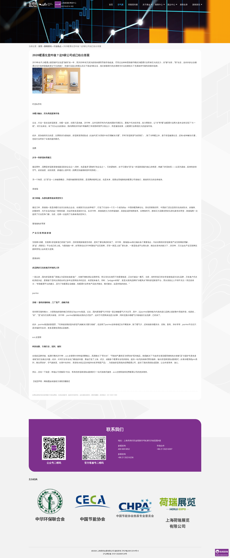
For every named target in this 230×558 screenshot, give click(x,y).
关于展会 (146, 4)
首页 (111, 4)
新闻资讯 (196, 4)
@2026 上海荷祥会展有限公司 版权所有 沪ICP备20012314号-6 (115, 551)
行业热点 (57, 46)
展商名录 (184, 4)
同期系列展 (133, 4)
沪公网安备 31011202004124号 (115, 554)
